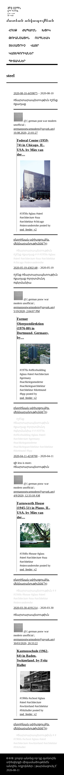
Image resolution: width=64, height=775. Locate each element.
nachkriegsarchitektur (27, 446)
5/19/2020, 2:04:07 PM (27, 311)
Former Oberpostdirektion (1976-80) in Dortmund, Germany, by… (33, 328)
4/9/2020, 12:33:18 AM (27, 495)
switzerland (36, 743)
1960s (18, 739)
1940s (18, 594)
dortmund (20, 450)
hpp (30, 450)
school (27, 739)
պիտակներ (17, 61)
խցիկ (46, 30)
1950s (44, 254)
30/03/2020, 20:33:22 (26, 643)
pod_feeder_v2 (28, 229)
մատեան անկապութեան (30, 20)
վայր (35, 45)
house (27, 594)
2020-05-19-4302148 (26, 267)
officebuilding (23, 434)
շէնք (18, 254)
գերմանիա (23, 430)
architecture (28, 258)
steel (17, 258)
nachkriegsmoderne (26, 442)
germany (35, 438)
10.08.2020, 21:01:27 (26, 132)
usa (39, 258)
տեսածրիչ (17, 45)
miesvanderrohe (35, 262)
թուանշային (19, 37)
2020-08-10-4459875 (26, 93)
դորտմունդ (36, 426)
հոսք (13, 30)
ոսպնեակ (42, 37)
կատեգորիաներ (21, 53)
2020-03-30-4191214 (26, 607)
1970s (41, 430)
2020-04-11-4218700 (26, 456)
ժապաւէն (29, 30)
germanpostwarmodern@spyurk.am (34, 128)
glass (52, 254)
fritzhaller (20, 747)
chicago (19, 262)
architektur (49, 258)
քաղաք (28, 254)
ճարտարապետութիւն (35, 250)
